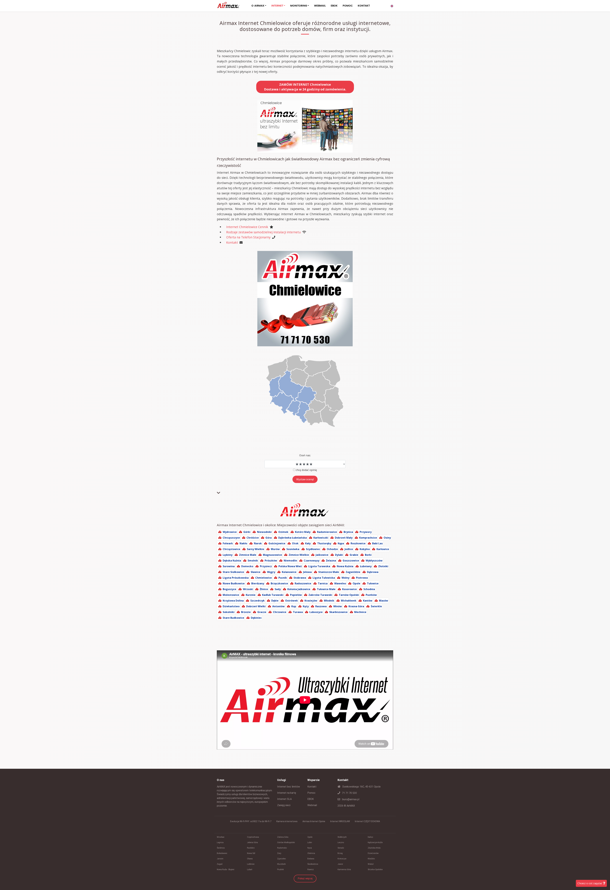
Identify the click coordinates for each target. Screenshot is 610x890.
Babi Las (377, 543)
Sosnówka (292, 549)
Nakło (243, 543)
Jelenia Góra (252, 842)
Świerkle (376, 606)
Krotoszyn (342, 859)
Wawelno (340, 583)
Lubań (249, 869)
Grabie (354, 555)
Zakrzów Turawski (320, 595)
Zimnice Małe (247, 555)
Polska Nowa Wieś (290, 566)
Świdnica (221, 848)
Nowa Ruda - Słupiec (225, 869)
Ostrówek (291, 600)
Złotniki (383, 566)
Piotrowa (362, 577)
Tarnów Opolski (349, 595)
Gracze (261, 612)
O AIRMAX (257, 6)
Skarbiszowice (338, 612)
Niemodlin (290, 560)
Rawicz (310, 869)
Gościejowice (276, 543)
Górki (246, 532)
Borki (368, 555)
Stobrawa (300, 577)
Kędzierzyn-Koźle (375, 842)
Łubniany (366, 566)
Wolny (345, 577)
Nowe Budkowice (234, 583)
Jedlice (349, 549)
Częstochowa (253, 837)
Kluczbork (281, 864)
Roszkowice (358, 543)
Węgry (271, 572)
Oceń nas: (305, 455)
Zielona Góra (282, 837)
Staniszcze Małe (328, 572)
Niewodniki (264, 532)
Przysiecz (266, 566)
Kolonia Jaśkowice (298, 589)
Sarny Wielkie (255, 549)
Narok (258, 543)
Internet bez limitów (288, 786)
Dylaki (339, 555)
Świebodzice (312, 864)
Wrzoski (248, 589)
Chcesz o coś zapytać (590, 883)
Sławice (255, 572)
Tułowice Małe (326, 589)
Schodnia (369, 589)
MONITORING (298, 6)
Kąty (306, 606)
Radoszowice (303, 583)
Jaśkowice (322, 555)
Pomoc (311, 792)
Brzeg (340, 853)
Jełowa (307, 572)
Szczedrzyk (257, 600)
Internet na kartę (286, 792)
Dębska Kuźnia (232, 560)
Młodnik (329, 600)
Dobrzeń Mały (343, 537)
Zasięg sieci (283, 805)
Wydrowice (230, 532)
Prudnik (280, 869)
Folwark (228, 543)
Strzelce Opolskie (375, 869)
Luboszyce (316, 612)
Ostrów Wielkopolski (286, 842)
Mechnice (360, 612)
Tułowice (373, 583)
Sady (278, 589)
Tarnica (323, 583)
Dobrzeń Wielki (256, 606)
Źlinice (264, 589)
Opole (356, 583)
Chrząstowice (231, 549)
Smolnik (253, 560)
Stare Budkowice (233, 618)
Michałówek (348, 600)
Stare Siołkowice (233, 572)
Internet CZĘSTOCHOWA (367, 821)
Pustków (371, 595)
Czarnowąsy (311, 560)
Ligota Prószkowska (236, 577)
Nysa (309, 848)
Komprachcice (368, 537)
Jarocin (220, 859)
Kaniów (367, 600)
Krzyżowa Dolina (233, 600)
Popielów (296, 595)
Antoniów (278, 606)
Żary (279, 853)
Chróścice (253, 537)
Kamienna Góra (344, 869)
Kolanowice (289, 572)
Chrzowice (279, 612)
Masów (383, 600)
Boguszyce (229, 589)
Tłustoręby (324, 543)
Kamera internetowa (286, 821)
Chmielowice (263, 577)
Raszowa (321, 606)
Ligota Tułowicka (324, 577)
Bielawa (310, 859)
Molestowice (231, 595)
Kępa (341, 543)
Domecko (247, 566)
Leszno (341, 842)
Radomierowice (327, 532)
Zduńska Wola (374, 848)
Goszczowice (351, 560)
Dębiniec (256, 618)
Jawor (340, 864)
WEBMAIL (320, 6)
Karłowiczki (320, 537)
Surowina (229, 566)
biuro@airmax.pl (350, 799)
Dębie (274, 600)
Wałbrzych (342, 837)
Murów (275, 549)
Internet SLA (284, 799)
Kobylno (365, 549)
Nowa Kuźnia (345, 566)
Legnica (220, 842)
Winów (337, 606)
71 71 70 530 (349, 792)
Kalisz (370, 837)
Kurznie (250, 595)
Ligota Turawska (319, 566)
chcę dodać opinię (306, 470)
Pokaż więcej (305, 878)
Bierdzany (257, 583)
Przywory (366, 532)
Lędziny (227, 555)
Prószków (271, 560)
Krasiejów (311, 600)
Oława (250, 859)
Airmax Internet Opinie (313, 821)
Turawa (298, 612)
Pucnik (282, 577)
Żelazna (331, 560)
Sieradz (341, 848)
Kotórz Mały (302, 532)
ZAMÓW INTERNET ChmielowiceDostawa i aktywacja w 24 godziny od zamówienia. (305, 86)
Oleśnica (311, 853)
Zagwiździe (353, 572)
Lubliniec (250, 864)
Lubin (309, 842)
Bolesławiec (222, 853)
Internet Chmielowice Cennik (247, 227)
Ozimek (283, 532)
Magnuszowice (272, 555)
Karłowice (382, 549)
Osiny (387, 537)
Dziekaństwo (231, 606)
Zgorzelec (281, 859)
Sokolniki (228, 612)
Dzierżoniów (373, 853)
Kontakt (232, 242)
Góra (268, 537)
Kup (293, 606)
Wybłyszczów (374, 560)
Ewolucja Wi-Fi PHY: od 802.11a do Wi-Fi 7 (250, 821)
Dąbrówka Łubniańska (292, 537)
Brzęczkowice (279, 583)
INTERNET (277, 6)
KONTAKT (364, 6)
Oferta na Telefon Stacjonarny (248, 237)
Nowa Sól (251, 853)
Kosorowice (349, 589)
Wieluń (371, 864)
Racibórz (251, 848)
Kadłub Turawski (272, 595)
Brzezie (246, 612)
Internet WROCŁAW (340, 821)
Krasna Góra (356, 606)
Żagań (220, 864)
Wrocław (220, 837)
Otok (295, 543)
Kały (308, 543)
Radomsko (282, 848)
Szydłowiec (313, 549)
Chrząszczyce (231, 537)
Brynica (348, 532)
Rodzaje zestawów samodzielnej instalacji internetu (263, 232)
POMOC (348, 6)
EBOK (334, 6)
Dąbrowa (372, 572)
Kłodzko (371, 859)
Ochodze (332, 549)
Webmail (312, 805)
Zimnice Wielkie (299, 555)
